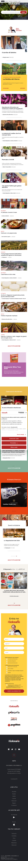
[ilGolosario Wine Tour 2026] (14, 358)
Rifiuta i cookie (14, 447)
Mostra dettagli (20, 434)
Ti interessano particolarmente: (12, 665)
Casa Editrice (11, 1)
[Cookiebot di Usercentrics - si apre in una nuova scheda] (18, 413)
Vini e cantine (10, 668)
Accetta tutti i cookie (14, 438)
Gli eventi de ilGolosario (12, 662)
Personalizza (13, 442)
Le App (19, 1)
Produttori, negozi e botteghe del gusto (15, 670)
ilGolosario (2, 1)
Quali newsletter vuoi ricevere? (12, 657)
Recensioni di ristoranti (12, 666)
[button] (25, 497)
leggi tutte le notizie (14, 346)
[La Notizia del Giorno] (14, 70)
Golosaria (6, 1)
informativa (10, 685)
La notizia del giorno (12, 660)
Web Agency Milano (9, 858)
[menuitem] (14, 779)
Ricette (9, 672)
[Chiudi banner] (26, 412)
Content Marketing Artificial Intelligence (9, 859)
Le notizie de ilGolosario (13, 659)
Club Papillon (15, 1)
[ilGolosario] (14, 3)
